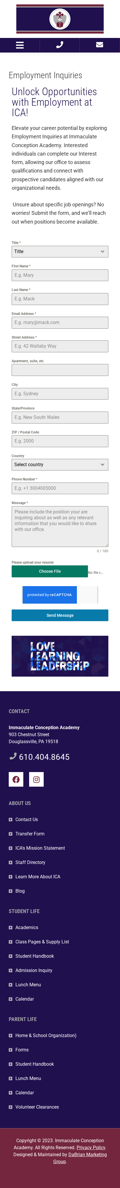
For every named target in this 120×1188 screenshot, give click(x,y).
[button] (20, 45)
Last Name (21, 290)
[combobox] (60, 251)
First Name (21, 266)
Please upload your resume (33, 562)
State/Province (23, 408)
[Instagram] (36, 779)
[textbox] (54, 251)
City (15, 385)
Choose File (50, 571)
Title (16, 243)
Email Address (24, 314)
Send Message (60, 615)
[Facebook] (16, 779)
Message (20, 503)
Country (18, 456)
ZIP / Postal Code (25, 432)
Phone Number (24, 479)
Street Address (24, 337)
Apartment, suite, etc (28, 361)
